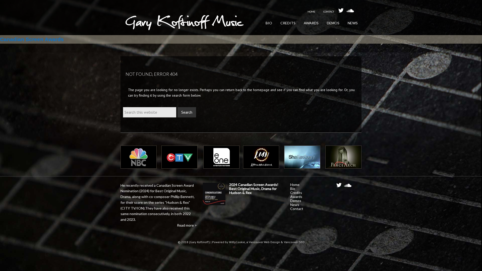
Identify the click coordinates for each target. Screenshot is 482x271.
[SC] (350, 10)
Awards (296, 196)
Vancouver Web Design (264, 242)
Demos (295, 200)
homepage (261, 90)
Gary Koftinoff (185, 25)
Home (294, 184)
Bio (292, 188)
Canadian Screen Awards (32, 39)
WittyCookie (237, 242)
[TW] (342, 10)
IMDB (356, 185)
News (294, 204)
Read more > (187, 225)
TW (340, 186)
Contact (296, 209)
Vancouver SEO (294, 242)
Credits (296, 192)
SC (347, 186)
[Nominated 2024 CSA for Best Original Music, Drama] (214, 195)
